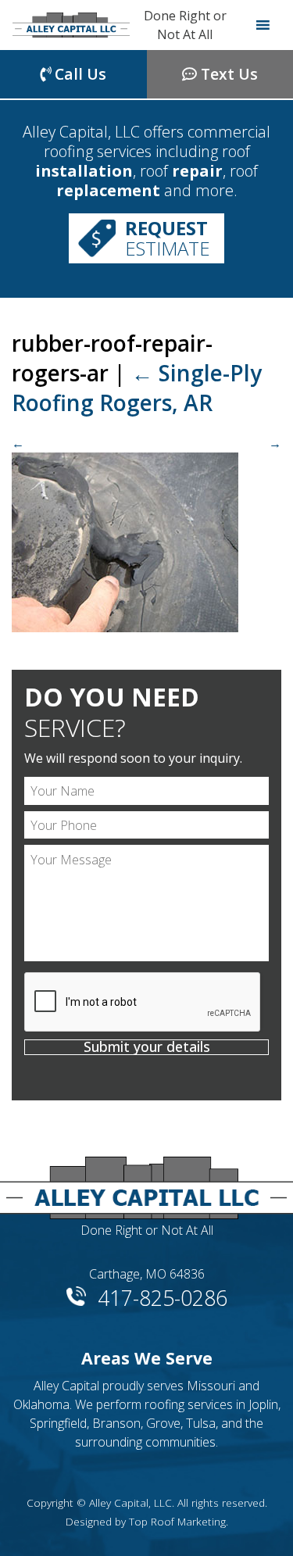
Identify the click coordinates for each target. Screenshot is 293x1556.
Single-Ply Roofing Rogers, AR (137, 387)
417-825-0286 (162, 1295)
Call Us (78, 73)
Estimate (167, 238)
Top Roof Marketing (177, 1521)
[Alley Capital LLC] (71, 25)
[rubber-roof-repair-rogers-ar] (146, 533)
